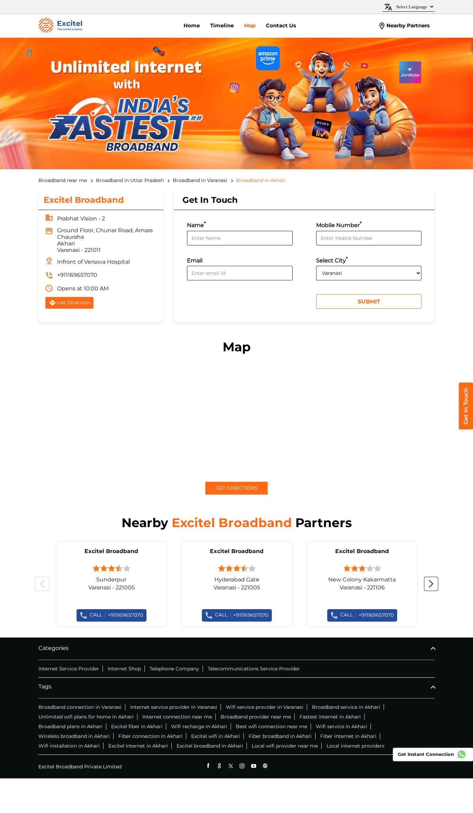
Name (196, 224)
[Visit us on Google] (219, 766)
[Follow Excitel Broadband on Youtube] (254, 766)
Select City (332, 260)
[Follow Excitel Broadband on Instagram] (242, 766)
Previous (42, 584)
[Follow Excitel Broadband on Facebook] (208, 766)
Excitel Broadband (111, 551)
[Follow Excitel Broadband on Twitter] (231, 766)
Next (431, 584)
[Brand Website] (265, 766)
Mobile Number (339, 224)
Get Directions (237, 488)
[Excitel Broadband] (60, 26)
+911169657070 (77, 275)
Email (195, 260)
